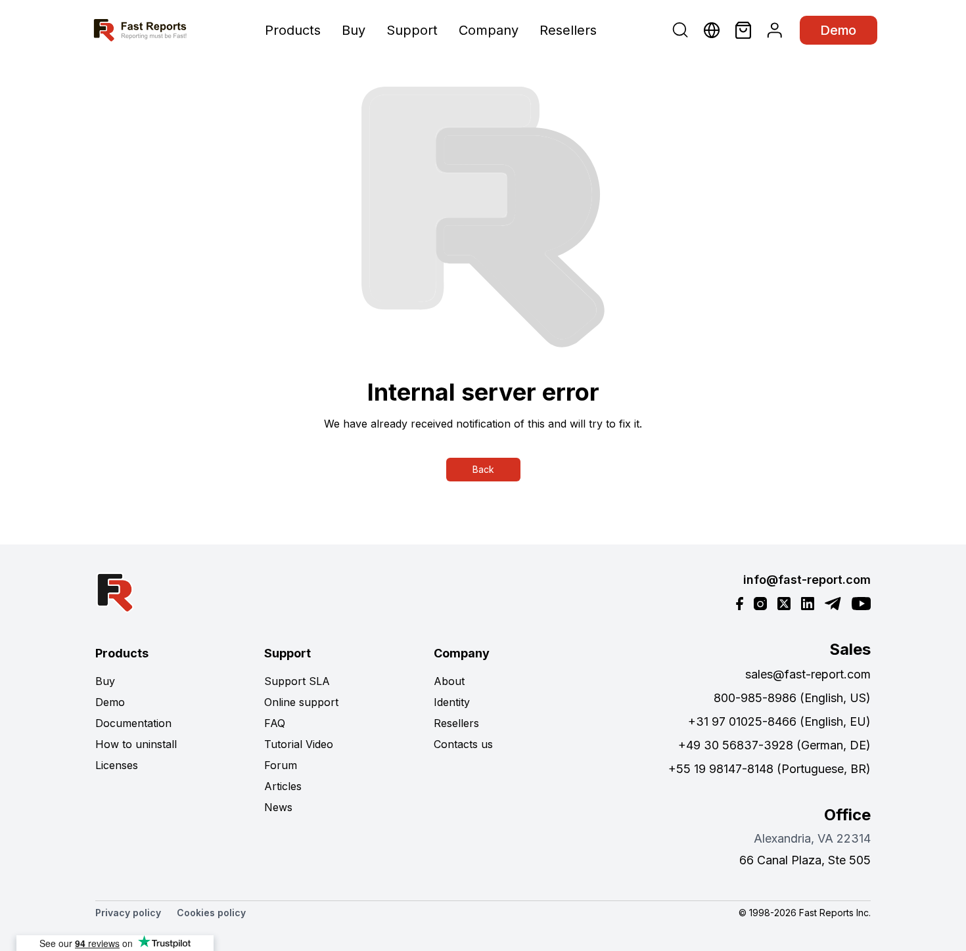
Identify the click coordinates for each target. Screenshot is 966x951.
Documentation (133, 723)
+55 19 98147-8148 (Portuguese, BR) (769, 769)
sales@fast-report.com (808, 674)
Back (483, 469)
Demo (838, 30)
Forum (280, 765)
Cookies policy (211, 912)
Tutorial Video (298, 744)
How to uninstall (136, 744)
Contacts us (463, 744)
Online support (301, 702)
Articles (283, 786)
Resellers (568, 30)
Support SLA (297, 681)
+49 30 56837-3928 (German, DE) (774, 745)
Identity (452, 702)
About (449, 681)
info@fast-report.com (807, 579)
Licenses (116, 765)
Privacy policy (128, 912)
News (278, 807)
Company (488, 30)
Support (412, 30)
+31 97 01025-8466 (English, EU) (779, 721)
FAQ (274, 723)
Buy (353, 30)
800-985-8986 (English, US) (792, 698)
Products (293, 30)
